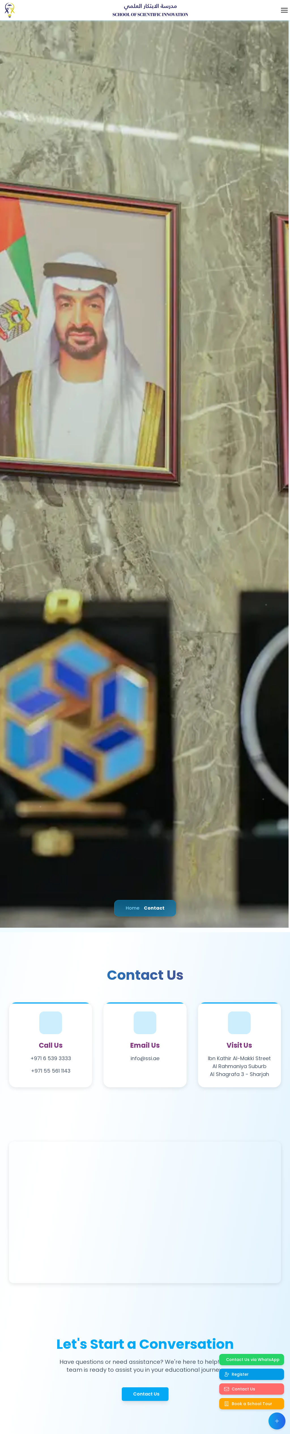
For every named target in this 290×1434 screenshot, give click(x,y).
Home (132, 908)
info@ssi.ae (145, 1058)
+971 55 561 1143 (51, 1070)
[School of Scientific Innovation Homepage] (11, 10)
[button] (276, 1420)
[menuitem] (251, 1359)
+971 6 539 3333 (50, 1058)
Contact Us (146, 1394)
